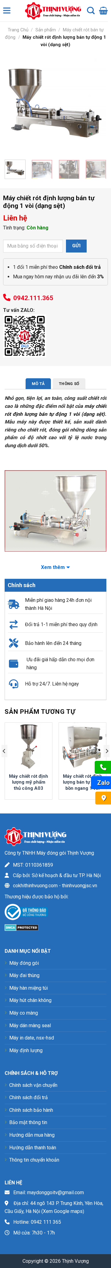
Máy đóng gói (24, 963)
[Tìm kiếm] (91, 10)
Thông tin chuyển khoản (34, 1160)
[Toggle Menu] (8, 12)
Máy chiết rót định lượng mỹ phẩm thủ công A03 (28, 782)
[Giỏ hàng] (103, 10)
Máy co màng (23, 1013)
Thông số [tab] (69, 383)
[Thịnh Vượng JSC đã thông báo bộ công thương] (26, 913)
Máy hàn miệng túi (28, 988)
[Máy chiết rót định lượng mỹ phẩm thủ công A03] (28, 746)
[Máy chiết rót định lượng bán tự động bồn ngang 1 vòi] (82, 746)
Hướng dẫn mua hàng (32, 1135)
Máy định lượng (26, 1050)
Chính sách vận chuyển (33, 1085)
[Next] (96, 104)
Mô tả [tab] (38, 383)
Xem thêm (53, 567)
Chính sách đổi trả (28, 1097)
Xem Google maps (63, 1211)
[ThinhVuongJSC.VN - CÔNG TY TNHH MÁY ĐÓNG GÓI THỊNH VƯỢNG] (51, 11)
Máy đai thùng (24, 975)
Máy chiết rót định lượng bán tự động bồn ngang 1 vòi (82, 782)
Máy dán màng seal (30, 1025)
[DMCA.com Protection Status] (22, 927)
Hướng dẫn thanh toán (32, 1148)
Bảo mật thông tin (28, 1122)
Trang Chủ (18, 30)
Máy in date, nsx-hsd (31, 1038)
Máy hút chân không (30, 1000)
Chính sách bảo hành (31, 1110)
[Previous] (14, 104)
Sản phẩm (45, 30)
